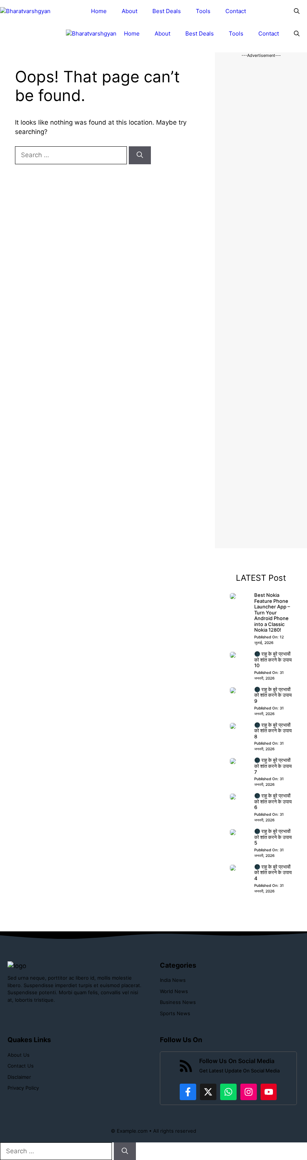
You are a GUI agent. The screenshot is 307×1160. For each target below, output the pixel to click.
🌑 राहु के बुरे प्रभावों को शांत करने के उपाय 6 (273, 801)
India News (173, 980)
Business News (178, 1002)
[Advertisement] (261, 303)
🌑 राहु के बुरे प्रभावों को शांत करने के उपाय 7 (273, 766)
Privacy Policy (23, 1088)
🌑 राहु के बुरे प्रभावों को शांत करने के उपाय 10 (273, 659)
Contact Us (20, 1066)
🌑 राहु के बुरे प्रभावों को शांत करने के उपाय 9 (273, 695)
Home (99, 11)
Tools (203, 11)
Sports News (175, 1013)
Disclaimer (19, 1077)
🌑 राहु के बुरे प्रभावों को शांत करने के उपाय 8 (273, 730)
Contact (235, 11)
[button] (296, 11)
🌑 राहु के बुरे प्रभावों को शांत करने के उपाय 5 (273, 837)
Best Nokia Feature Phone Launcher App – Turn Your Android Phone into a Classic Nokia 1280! (272, 612)
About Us (18, 1055)
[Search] (140, 155)
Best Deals (166, 11)
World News (174, 991)
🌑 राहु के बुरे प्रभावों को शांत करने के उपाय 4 (273, 872)
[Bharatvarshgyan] (25, 11)
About (129, 11)
